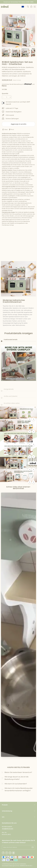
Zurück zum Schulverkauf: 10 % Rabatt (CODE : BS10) (18, 2)
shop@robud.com (7, 828)
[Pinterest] (6, 852)
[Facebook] (3, 852)
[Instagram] (10, 852)
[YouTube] (13, 852)
